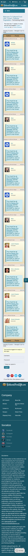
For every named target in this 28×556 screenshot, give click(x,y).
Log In (6, 367)
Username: (7, 355)
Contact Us (6, 408)
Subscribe (18, 415)
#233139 (22, 265)
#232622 (22, 89)
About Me (17, 400)
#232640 (22, 139)
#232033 (22, 64)
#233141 (22, 315)
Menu (24, 5)
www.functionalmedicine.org (10, 523)
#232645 (22, 214)
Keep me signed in (10, 364)
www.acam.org (9, 521)
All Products (6, 400)
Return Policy (18, 412)
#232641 (22, 164)
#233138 (22, 240)
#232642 (22, 189)
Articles (5, 403)
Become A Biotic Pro (19, 404)
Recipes (5, 412)
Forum (9, 18)
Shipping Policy (7, 415)
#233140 (22, 290)
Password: (7, 360)
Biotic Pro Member (12, 53)
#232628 (22, 114)
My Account (18, 408)
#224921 (22, 38)
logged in (10, 55)
